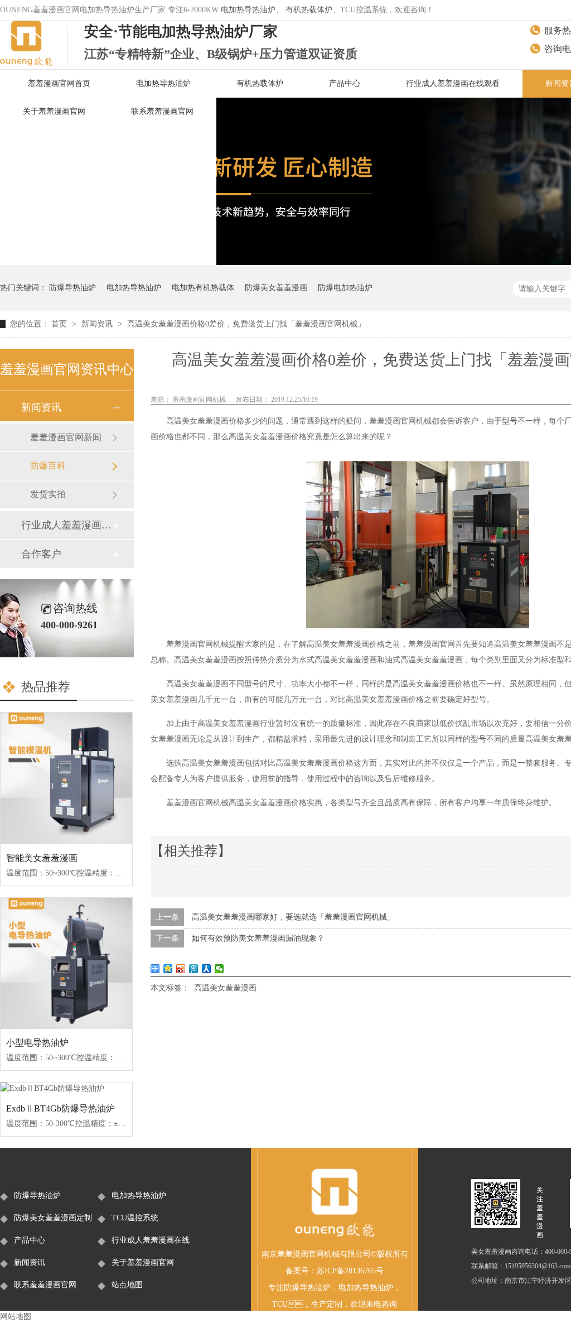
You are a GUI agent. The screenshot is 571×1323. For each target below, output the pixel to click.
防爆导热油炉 (72, 287)
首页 (60, 324)
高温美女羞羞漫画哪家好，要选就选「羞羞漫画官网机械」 (293, 917)
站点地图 (127, 1285)
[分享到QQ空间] (168, 968)
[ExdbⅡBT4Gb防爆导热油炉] (66, 1089)
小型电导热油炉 (37, 1042)
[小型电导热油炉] (66, 963)
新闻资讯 (98, 324)
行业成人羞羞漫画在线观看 (453, 83)
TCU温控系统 (135, 1218)
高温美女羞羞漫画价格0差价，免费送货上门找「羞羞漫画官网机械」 (246, 324)
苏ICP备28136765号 (350, 1271)
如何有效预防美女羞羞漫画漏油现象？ (258, 938)
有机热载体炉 (309, 10)
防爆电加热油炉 (345, 287)
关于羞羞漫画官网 (54, 111)
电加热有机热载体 (203, 287)
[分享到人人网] (206, 968)
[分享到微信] (219, 968)
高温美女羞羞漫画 (225, 988)
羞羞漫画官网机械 (200, 399)
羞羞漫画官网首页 (59, 83)
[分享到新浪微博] (181, 968)
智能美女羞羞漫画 (42, 858)
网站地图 (15, 1316)
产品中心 (344, 83)
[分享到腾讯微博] (194, 968)
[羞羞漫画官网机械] (334, 1235)
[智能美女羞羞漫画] (66, 778)
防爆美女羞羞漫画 (276, 287)
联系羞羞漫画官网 (162, 111)
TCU (280, 1304)
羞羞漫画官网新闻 (65, 437)
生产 (319, 1304)
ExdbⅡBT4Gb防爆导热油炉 (60, 1108)
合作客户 (41, 554)
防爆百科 (48, 465)
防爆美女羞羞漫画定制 (53, 1218)
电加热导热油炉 (248, 10)
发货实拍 (48, 494)
